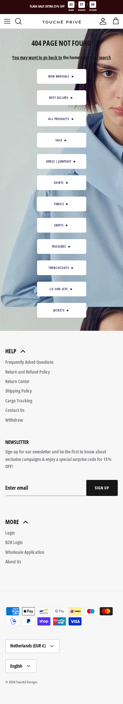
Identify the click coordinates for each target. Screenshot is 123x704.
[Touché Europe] (61, 22)
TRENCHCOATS (61, 267)
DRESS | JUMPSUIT (61, 161)
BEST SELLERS (61, 97)
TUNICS (61, 204)
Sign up (102, 488)
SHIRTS (61, 182)
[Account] (101, 21)
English (16, 666)
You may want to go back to (37, 57)
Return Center (17, 381)
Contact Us (14, 410)
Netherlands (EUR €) (28, 645)
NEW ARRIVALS (61, 76)
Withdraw (14, 420)
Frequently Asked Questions (29, 362)
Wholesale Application (24, 552)
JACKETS (61, 310)
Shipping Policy (18, 391)
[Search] (21, 21)
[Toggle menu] (7, 21)
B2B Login (14, 542)
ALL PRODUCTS (61, 118)
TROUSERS (62, 246)
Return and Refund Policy (27, 372)
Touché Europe (26, 681)
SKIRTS (61, 225)
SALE (61, 140)
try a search (100, 57)
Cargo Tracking (18, 400)
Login (10, 533)
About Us (13, 561)
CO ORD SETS (61, 289)
